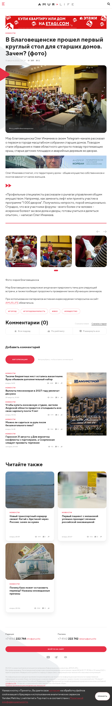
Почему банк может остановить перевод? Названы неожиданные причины (30, 590)
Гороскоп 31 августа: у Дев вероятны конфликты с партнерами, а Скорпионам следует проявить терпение (30, 439)
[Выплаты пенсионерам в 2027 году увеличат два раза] (62, 397)
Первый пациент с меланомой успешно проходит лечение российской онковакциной (80, 519)
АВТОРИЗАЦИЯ (20, 359)
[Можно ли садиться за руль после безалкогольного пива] (62, 429)
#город (12, 311)
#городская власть (34, 311)
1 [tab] (56, 270)
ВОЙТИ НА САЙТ (56, 649)
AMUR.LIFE (11, 302)
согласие (54, 690)
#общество (70, 311)
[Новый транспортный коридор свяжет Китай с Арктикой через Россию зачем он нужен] (49, 536)
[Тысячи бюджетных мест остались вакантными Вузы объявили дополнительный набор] (62, 383)
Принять (102, 696)
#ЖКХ (55, 311)
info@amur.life (33, 639)
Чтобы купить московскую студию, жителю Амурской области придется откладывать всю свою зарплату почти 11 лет (33, 407)
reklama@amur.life (87, 639)
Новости (10, 33)
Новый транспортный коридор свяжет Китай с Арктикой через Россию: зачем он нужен (29, 519)
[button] (65, 657)
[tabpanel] (21, 251)
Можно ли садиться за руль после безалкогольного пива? (25, 424)
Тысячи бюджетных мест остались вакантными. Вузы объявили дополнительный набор (34, 378)
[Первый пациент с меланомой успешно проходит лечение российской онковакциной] (101, 536)
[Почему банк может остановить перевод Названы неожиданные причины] (49, 608)
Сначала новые (82, 324)
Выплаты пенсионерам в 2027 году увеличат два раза (32, 392)
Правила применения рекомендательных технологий (25, 685)
